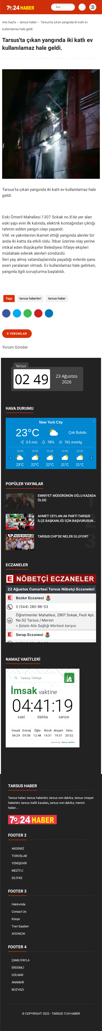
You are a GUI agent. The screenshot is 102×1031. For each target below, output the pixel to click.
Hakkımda (18, 904)
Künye (16, 919)
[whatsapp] (27, 313)
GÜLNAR (17, 975)
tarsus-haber (28, 22)
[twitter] (17, 313)
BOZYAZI (18, 989)
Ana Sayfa (9, 22)
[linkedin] (49, 313)
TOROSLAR (19, 856)
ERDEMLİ (18, 967)
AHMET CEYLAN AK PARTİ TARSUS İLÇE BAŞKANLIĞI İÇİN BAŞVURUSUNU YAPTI (66, 518)
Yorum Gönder (15, 347)
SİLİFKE (17, 878)
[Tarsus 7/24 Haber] (21, 10)
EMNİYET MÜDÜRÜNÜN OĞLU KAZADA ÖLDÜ (67, 498)
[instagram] (58, 1021)
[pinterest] (38, 313)
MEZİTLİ (17, 870)
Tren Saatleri (20, 926)
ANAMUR (18, 982)
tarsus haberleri (30, 298)
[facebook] (6, 313)
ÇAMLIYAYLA (20, 960)
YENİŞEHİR (19, 863)
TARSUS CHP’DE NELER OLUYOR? (63, 536)
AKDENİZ (18, 848)
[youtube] (65, 1021)
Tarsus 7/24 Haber (66, 1013)
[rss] (72, 1021)
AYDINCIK (18, 933)
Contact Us (19, 911)
